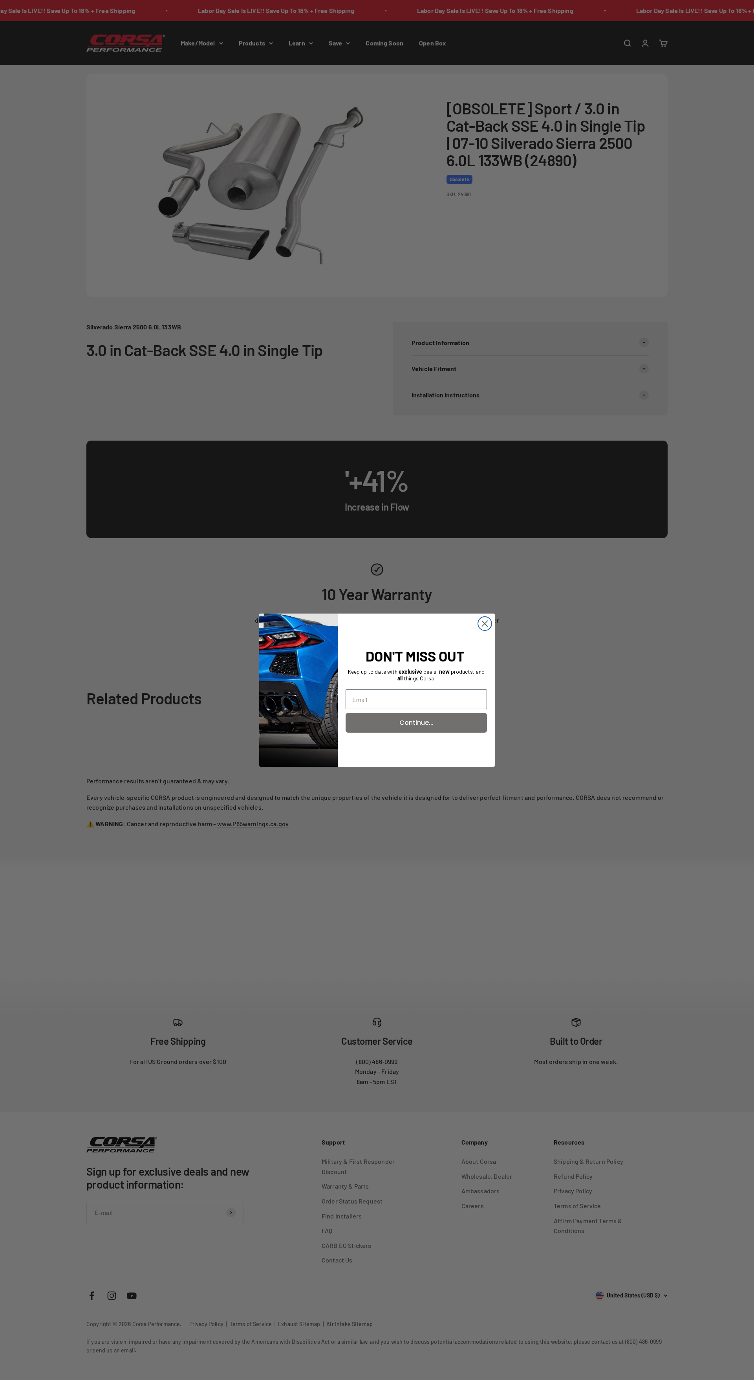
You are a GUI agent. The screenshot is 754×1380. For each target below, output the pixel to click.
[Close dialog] (485, 623)
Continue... (416, 722)
